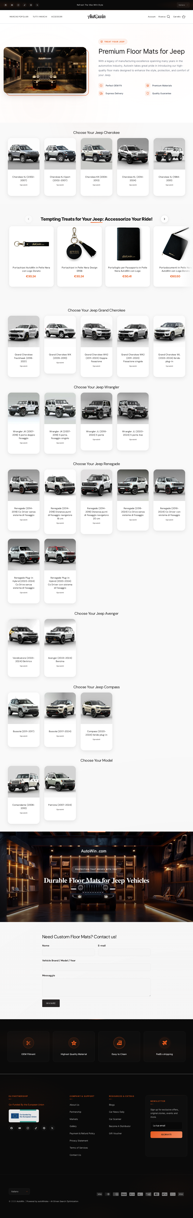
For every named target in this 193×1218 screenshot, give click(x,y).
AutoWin (20, 1201)
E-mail (102, 945)
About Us (74, 1104)
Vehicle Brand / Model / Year (59, 960)
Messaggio (48, 975)
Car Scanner (115, 1119)
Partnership (75, 1112)
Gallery (73, 1126)
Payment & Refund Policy (82, 1133)
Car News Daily (116, 1112)
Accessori (56, 16)
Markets (74, 1119)
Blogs (112, 1104)
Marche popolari (19, 16)
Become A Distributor (120, 1126)
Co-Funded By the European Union (26, 1104)
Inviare (51, 1003)
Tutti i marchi (40, 16)
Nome (45, 945)
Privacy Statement (79, 1140)
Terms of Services (79, 1147)
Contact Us (75, 1155)
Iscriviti (166, 1134)
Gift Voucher (115, 1133)
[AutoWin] (96, 16)
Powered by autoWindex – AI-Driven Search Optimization (52, 1201)
